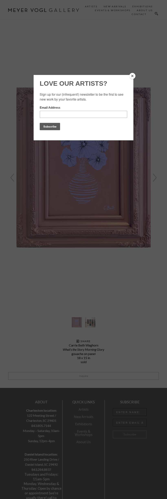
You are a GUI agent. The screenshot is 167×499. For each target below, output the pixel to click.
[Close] (132, 76)
